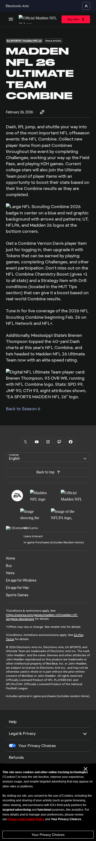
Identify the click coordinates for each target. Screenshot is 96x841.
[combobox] (48, 457)
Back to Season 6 (23, 408)
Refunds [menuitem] (16, 757)
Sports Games (17, 595)
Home (10, 558)
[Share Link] (42, 112)
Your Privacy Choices (48, 835)
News (10, 573)
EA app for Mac (17, 587)
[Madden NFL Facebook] (70, 441)
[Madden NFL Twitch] (59, 441)
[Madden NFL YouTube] (36, 441)
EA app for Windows (21, 580)
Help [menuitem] (13, 721)
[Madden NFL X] (25, 441)
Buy (9, 565)
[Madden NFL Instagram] (48, 441)
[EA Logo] (17, 495)
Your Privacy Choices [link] (37, 746)
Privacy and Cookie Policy (26, 819)
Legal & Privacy (22, 733)
